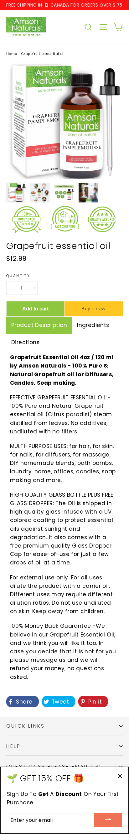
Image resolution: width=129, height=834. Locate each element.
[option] (64, 121)
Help (13, 746)
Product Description (39, 325)
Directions (25, 342)
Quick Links (25, 725)
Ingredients (93, 325)
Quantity (18, 276)
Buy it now (94, 308)
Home (11, 53)
